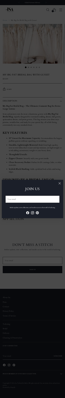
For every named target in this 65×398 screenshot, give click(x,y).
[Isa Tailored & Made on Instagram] (32, 213)
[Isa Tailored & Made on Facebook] (27, 213)
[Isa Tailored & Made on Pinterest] (37, 213)
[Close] (59, 183)
